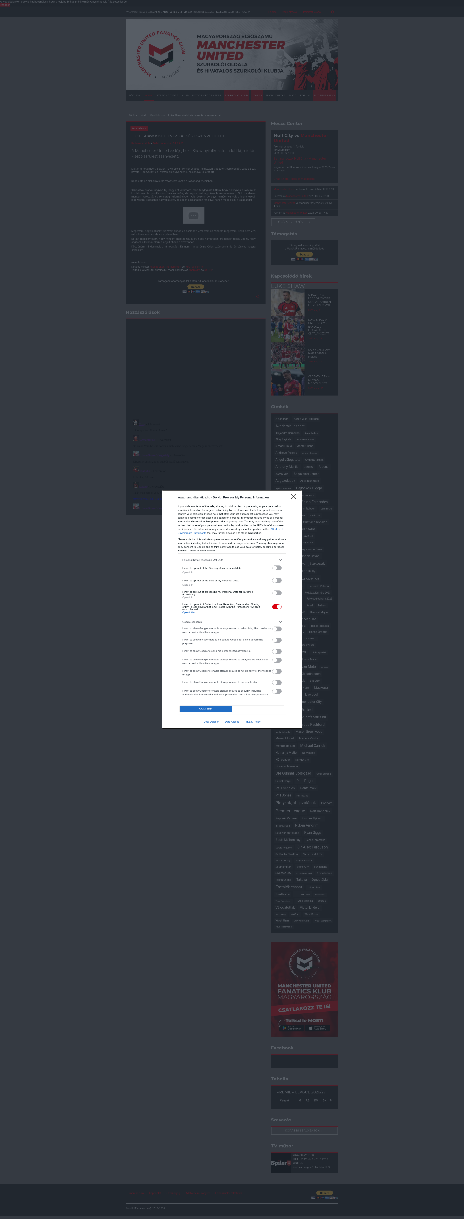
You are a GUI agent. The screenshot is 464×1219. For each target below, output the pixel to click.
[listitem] (232, 560)
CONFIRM (206, 708)
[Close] (294, 497)
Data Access (232, 721)
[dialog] (232, 610)
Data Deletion (211, 721)
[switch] (277, 567)
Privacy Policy (252, 721)
